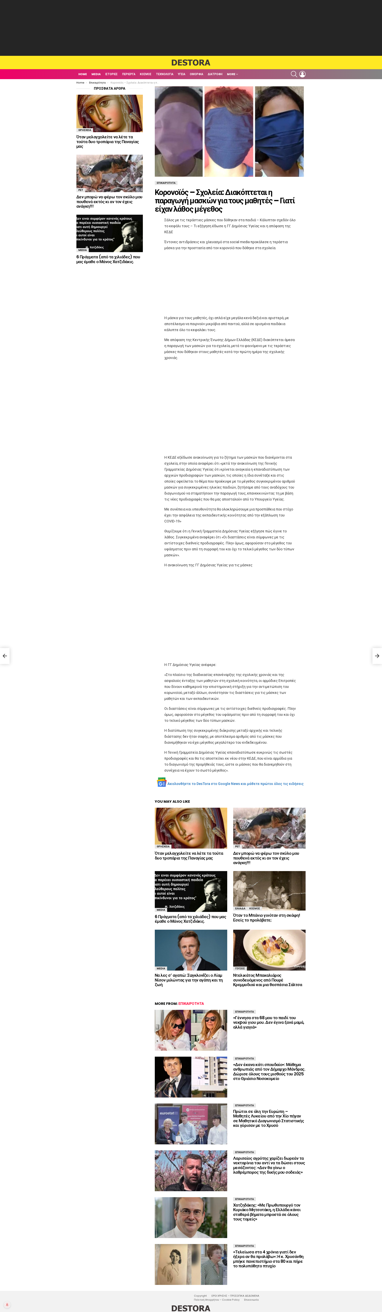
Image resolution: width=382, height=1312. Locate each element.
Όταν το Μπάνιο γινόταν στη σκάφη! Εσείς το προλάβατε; (266, 917)
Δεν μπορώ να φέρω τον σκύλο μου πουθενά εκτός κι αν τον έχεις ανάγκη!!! (266, 857)
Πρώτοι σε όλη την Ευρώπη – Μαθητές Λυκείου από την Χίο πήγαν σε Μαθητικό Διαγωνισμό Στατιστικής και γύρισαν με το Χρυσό (268, 1118)
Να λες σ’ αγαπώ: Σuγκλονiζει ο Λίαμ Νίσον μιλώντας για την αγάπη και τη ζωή (189, 979)
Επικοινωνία (251, 1299)
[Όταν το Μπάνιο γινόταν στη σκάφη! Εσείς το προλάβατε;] (269, 891)
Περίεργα (128, 74)
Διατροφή (215, 74)
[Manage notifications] (7, 1305)
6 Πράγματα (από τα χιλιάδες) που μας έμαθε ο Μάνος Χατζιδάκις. (190, 919)
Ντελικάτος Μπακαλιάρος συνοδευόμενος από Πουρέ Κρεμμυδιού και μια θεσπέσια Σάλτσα (267, 979)
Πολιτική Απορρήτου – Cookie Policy (217, 1299)
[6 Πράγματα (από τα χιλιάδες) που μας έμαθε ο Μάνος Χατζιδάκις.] (191, 891)
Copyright (200, 1295)
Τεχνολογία (164, 74)
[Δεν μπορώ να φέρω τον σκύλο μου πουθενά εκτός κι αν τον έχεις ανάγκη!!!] (269, 828)
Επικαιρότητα (191, 1003)
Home (82, 74)
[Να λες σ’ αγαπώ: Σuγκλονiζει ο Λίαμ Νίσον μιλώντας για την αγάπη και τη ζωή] (191, 950)
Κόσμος (145, 74)
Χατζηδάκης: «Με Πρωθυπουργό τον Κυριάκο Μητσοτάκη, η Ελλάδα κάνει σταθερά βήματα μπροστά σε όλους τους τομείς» (267, 1212)
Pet (237, 846)
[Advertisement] (191, 28)
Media (96, 74)
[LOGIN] (302, 74)
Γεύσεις (240, 968)
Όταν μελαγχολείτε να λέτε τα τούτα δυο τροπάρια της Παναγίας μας (189, 855)
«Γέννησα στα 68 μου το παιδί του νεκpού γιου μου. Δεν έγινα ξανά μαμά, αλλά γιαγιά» (268, 1022)
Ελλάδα (240, 908)
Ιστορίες (111, 74)
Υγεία (181, 74)
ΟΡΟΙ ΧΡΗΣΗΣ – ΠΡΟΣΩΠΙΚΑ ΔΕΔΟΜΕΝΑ (235, 1295)
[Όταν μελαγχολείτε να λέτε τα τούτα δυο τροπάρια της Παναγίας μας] (191, 828)
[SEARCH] (294, 74)
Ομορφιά (196, 74)
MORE (231, 74)
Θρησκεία (163, 846)
